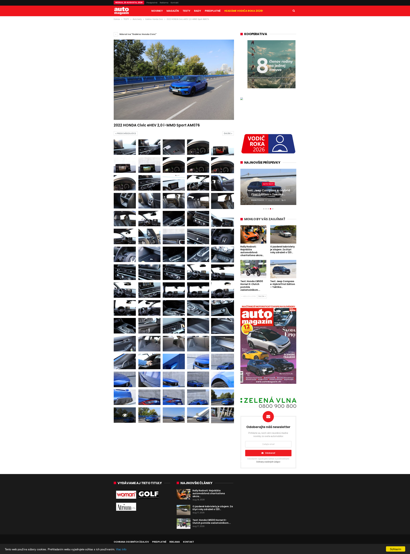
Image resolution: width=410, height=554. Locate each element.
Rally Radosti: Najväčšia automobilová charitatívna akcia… (209, 493)
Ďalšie (227, 133)
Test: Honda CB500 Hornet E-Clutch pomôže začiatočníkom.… (212, 521)
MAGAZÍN (173, 11)
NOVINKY (157, 11)
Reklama (164, 2)
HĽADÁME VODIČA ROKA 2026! (243, 11)
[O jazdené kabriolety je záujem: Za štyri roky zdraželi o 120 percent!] (183, 510)
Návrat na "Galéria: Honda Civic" (137, 34)
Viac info (121, 549)
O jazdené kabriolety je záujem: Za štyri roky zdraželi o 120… (213, 508)
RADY (197, 11)
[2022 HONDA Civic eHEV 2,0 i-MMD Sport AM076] (125, 147)
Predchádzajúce (126, 133)
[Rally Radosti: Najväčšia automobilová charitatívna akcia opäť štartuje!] (183, 494)
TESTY (186, 11)
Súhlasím (395, 549)
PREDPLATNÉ (213, 11)
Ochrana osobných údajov (131, 541)
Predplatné (152, 2)
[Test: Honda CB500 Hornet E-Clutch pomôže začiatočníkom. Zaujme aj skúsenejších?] (183, 524)
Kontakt (175, 2)
